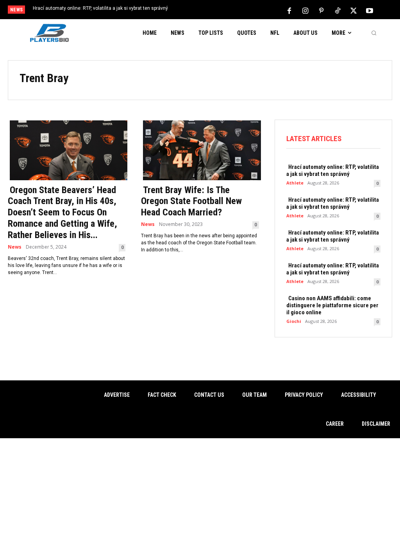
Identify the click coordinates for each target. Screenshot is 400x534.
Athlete (295, 183)
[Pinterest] (321, 10)
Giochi (293, 321)
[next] (220, 10)
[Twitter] (353, 10)
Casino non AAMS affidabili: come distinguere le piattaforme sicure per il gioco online (332, 305)
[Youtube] (369, 10)
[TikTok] (337, 10)
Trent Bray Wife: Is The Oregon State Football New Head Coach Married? (191, 201)
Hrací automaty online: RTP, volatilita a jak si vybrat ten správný (100, 8)
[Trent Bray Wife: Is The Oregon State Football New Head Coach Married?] (200, 149)
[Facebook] (289, 10)
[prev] (208, 10)
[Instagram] (305, 10)
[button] (373, 32)
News (14, 247)
